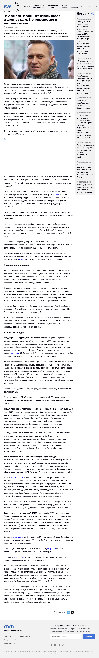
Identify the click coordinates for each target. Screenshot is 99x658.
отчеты (22, 259)
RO (96, 7)
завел (56, 194)
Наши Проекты (10, 643)
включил (15, 353)
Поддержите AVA (10, 640)
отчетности (18, 537)
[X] (72, 612)
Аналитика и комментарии (30, 640)
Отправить (89, 636)
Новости (26, 6)
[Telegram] (68, 612)
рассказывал (17, 477)
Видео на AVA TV (26, 637)
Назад (17, 11)
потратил (51, 549)
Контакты (8, 637)
